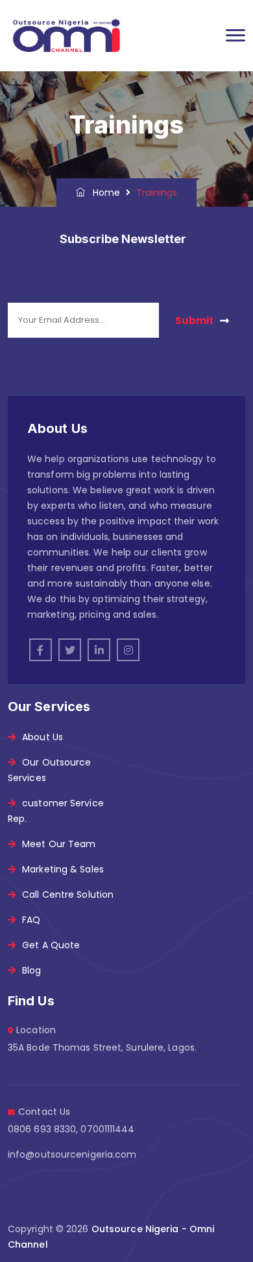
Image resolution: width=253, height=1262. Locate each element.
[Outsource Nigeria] (66, 35)
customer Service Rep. (56, 811)
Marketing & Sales (63, 869)
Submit (194, 320)
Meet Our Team (58, 843)
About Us (42, 736)
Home (103, 192)
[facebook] (40, 649)
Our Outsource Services (49, 770)
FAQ (31, 919)
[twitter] (69, 649)
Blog (31, 970)
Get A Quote (51, 945)
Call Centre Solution (68, 894)
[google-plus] (128, 649)
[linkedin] (99, 649)
